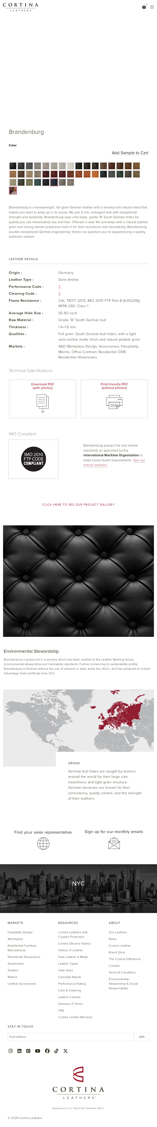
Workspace (15, 939)
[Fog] (38, 174)
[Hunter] (103, 174)
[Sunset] (95, 174)
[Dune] (13, 174)
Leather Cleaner (69, 997)
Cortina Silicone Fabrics (74, 944)
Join (142, 1037)
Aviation (13, 970)
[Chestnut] (112, 166)
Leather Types (68, 964)
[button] (13, 166)
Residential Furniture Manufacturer (22, 948)
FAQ (61, 1010)
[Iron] (79, 166)
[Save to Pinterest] (11, 7)
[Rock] (29, 166)
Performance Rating (72, 984)
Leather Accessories (22, 984)
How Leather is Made (73, 957)
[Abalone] (62, 166)
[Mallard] (120, 174)
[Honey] (128, 166)
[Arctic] (54, 166)
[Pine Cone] (120, 166)
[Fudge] (95, 166)
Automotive (16, 964)
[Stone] (62, 182)
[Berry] (54, 174)
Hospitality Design (20, 932)
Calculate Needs (69, 977)
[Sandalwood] (21, 174)
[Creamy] (70, 166)
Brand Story (117, 952)
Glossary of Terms (70, 1004)
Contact (114, 966)
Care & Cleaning (69, 990)
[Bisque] (136, 166)
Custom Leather (120, 946)
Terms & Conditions (122, 972)
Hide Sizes (65, 970)
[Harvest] (87, 174)
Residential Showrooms (24, 957)
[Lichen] (128, 174)
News (113, 939)
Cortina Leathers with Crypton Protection (73, 934)
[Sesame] (29, 174)
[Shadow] (38, 166)
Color (13, 145)
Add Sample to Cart (130, 153)
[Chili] (62, 174)
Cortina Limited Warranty (75, 1017)
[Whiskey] (70, 174)
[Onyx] (13, 166)
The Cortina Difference (125, 959)
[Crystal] (13, 182)
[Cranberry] (46, 174)
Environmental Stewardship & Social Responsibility (123, 983)
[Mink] (87, 166)
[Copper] (79, 174)
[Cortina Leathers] (20, 7)
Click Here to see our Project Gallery (78, 505)
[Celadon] (29, 182)
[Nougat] (103, 166)
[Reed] (136, 174)
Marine (12, 977)
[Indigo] (46, 182)
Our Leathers (118, 932)
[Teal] (38, 182)
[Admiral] (54, 182)
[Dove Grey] (46, 166)
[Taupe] (70, 182)
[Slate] (21, 166)
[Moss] (21, 182)
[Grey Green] (112, 174)
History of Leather (70, 950)
